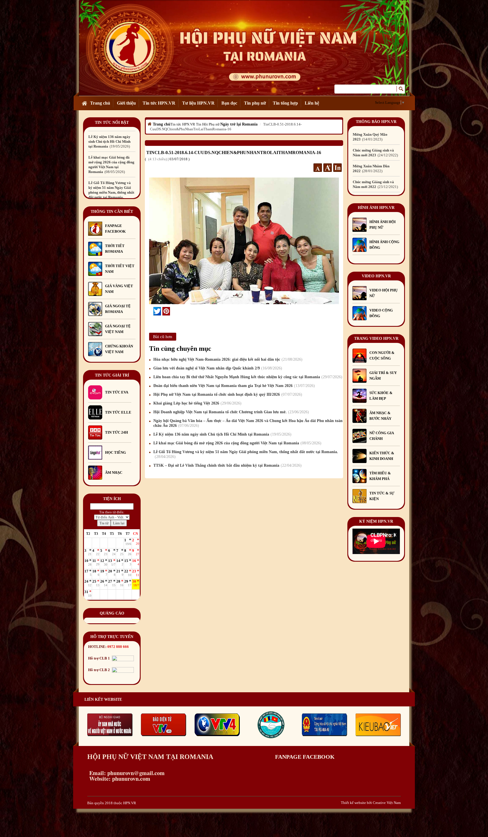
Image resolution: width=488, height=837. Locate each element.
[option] (112, 139)
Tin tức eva (116, 392)
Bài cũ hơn (162, 336)
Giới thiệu (126, 103)
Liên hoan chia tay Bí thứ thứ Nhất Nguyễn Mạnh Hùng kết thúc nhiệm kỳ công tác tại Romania (247, 377)
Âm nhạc (113, 472)
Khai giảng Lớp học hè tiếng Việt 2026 (196, 403)
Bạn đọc (229, 103)
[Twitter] (157, 311)
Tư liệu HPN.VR (198, 103)
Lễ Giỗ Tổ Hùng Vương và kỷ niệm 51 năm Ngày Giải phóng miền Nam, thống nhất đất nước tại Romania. (111, 167)
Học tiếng (116, 452)
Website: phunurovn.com (118, 779)
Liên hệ (312, 103)
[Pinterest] (166, 311)
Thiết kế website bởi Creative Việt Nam (371, 803)
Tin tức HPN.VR (159, 103)
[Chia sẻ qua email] (151, 311)
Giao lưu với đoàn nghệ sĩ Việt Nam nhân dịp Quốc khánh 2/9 (217, 368)
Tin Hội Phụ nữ (207, 124)
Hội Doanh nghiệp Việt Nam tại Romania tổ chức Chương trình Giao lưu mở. (230, 412)
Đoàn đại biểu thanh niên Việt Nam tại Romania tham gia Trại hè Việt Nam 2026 (233, 386)
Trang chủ (100, 103)
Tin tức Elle (118, 412)
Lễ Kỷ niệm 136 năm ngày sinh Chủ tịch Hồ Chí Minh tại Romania (221, 434)
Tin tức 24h (116, 432)
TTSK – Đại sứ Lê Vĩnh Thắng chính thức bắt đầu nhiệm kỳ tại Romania (226, 465)
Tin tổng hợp (285, 103)
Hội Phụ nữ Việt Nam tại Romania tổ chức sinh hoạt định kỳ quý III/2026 (227, 394)
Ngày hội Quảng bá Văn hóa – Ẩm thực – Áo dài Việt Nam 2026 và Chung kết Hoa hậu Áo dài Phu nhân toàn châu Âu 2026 (248, 423)
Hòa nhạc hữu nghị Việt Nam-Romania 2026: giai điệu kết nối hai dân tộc (227, 359)
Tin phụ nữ (255, 103)
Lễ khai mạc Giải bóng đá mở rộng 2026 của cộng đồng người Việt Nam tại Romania (236, 443)
